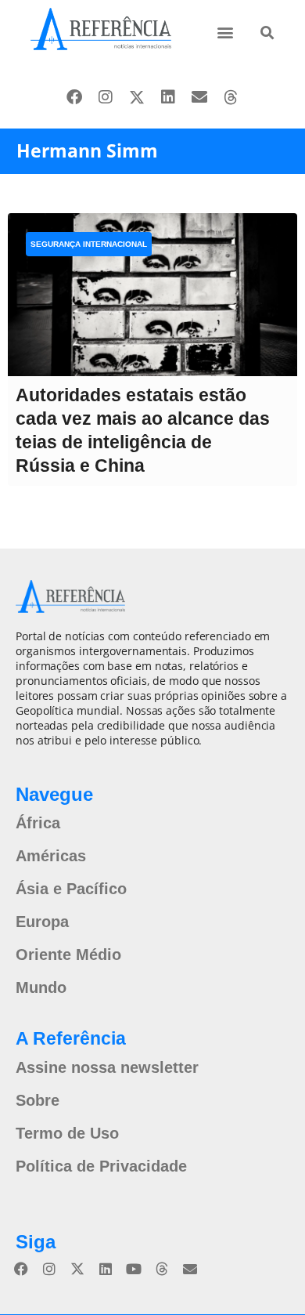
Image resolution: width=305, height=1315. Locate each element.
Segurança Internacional (88, 244)
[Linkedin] (168, 97)
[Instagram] (105, 97)
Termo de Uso (67, 1133)
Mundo (41, 987)
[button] (226, 32)
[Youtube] (134, 1269)
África (38, 822)
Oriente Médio (68, 954)
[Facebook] (74, 97)
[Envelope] (199, 97)
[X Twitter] (136, 97)
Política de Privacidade (101, 1166)
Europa (42, 921)
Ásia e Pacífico (71, 888)
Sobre (37, 1100)
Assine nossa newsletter (107, 1067)
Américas (51, 855)
